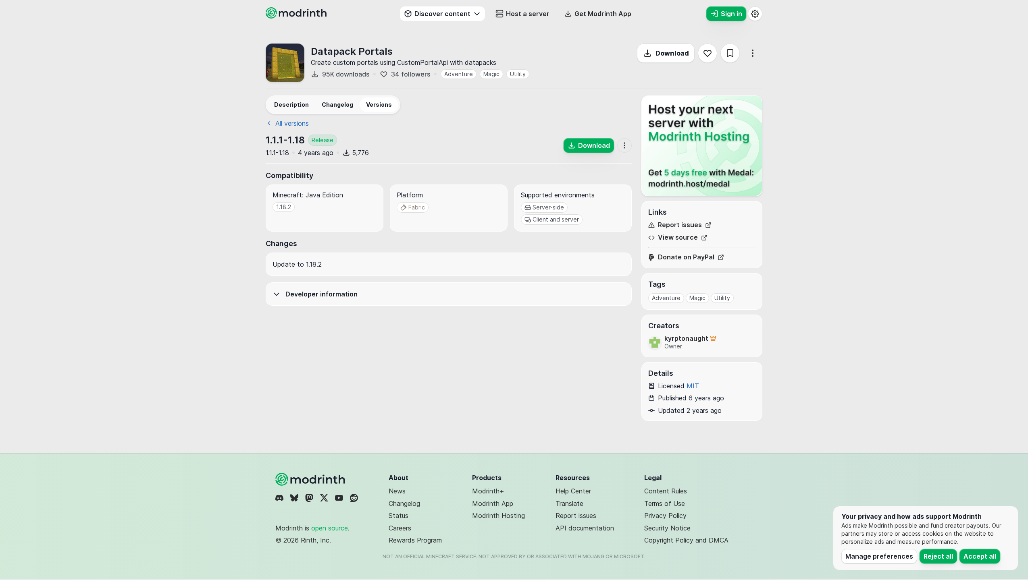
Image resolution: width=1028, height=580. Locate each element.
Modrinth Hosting (498, 515)
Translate (569, 503)
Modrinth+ (488, 491)
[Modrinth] (311, 479)
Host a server (527, 14)
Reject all (938, 556)
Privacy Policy (665, 515)
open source (329, 528)
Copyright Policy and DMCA (686, 540)
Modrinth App (492, 503)
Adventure (458, 73)
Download (672, 53)
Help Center (573, 491)
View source (678, 237)
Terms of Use (664, 503)
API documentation (585, 528)
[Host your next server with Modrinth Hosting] (701, 145)
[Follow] (707, 53)
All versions (292, 123)
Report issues (680, 225)
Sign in (731, 14)
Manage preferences (879, 556)
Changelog (404, 503)
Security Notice (667, 528)
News (397, 491)
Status (398, 515)
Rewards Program (415, 540)
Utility (518, 73)
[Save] (730, 53)
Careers (400, 528)
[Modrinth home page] (297, 16)
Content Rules (665, 491)
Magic (491, 73)
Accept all (979, 556)
